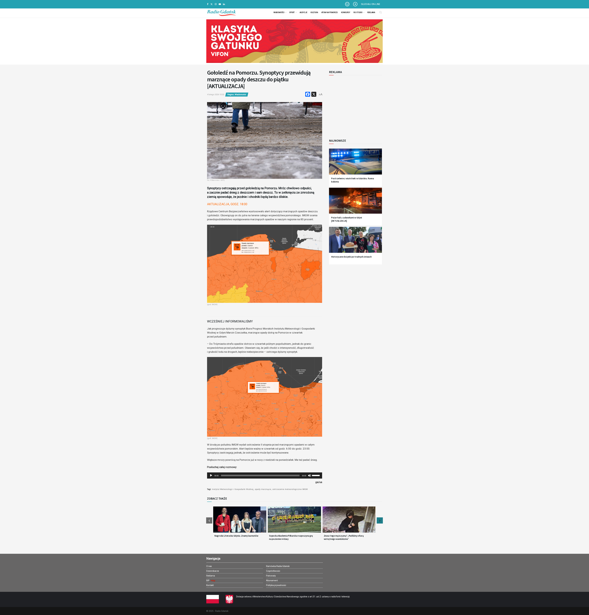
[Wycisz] (309, 475)
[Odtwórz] (211, 475)
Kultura (314, 12)
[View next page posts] (380, 520)
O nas (209, 566)
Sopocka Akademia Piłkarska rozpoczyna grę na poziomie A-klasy (291, 537)
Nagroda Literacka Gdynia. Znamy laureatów (236, 535)
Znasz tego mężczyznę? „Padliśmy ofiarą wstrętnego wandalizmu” (344, 537)
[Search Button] (380, 12)
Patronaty (271, 575)
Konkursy (345, 12)
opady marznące (263, 489)
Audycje (303, 12)
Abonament (272, 580)
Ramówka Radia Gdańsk (278, 566)
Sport (292, 12)
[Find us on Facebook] (207, 4)
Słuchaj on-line (370, 4)
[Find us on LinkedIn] (224, 4)
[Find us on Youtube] (220, 4)
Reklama (371, 12)
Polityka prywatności (276, 585)
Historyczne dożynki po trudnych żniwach (351, 256)
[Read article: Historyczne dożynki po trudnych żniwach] (355, 241)
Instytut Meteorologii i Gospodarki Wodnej (233, 489)
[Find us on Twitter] (211, 4)
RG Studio (358, 12)
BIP (208, 580)
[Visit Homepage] (221, 12)
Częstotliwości (273, 571)
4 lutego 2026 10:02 (215, 94)
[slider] (316, 475)
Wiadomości (278, 12)
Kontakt (210, 585)
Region (230, 94)
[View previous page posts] (209, 520)
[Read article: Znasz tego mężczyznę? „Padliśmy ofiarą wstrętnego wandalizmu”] (349, 521)
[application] (264, 475)
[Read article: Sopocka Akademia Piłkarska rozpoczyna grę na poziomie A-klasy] (294, 521)
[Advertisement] (354, 105)
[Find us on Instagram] (216, 4)
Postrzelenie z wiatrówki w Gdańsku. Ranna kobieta (352, 180)
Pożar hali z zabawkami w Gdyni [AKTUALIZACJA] (346, 219)
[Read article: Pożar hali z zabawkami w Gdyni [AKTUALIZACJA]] (355, 202)
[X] (314, 94)
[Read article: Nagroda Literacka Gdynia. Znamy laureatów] (239, 521)
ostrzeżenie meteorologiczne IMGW (290, 489)
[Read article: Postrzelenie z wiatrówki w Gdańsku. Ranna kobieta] (355, 163)
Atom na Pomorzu (329, 12)
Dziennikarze (212, 571)
